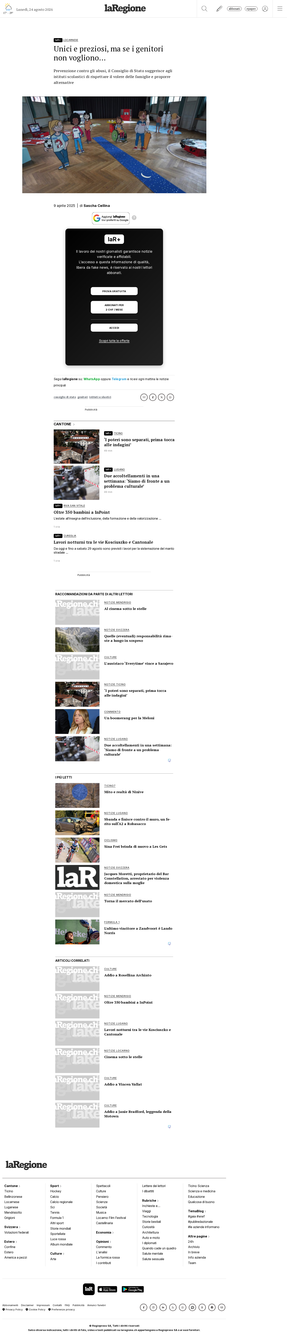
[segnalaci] (219, 8)
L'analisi (101, 1252)
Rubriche (149, 1200)
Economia (104, 1232)
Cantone (11, 1186)
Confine (9, 1247)
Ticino (8, 1191)
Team (192, 1263)
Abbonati (234, 9)
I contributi (103, 1263)
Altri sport (57, 1223)
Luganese (11, 1207)
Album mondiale (61, 1244)
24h (191, 1242)
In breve (194, 1252)
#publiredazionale (200, 1222)
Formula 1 (57, 1218)
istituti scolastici (100, 397)
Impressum (43, 1305)
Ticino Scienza (198, 1186)
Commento (104, 1247)
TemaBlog (196, 1211)
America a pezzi (15, 1257)
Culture (56, 1253)
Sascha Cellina (97, 206)
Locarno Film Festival (111, 1218)
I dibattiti (148, 1191)
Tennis (55, 1212)
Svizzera (11, 1227)
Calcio (54, 1197)
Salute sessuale (153, 1259)
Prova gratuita (114, 291)
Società (101, 1207)
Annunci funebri (96, 1305)
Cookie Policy (36, 1309)
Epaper (251, 9)
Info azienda (197, 1257)
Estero (9, 1242)
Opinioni (103, 1242)
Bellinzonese (13, 1197)
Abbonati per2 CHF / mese (114, 307)
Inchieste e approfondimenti (153, 1206)
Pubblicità (78, 1305)
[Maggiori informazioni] (134, 218)
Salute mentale (152, 1253)
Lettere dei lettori (154, 1186)
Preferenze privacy (63, 1309)
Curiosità (148, 1227)
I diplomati (149, 1243)
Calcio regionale (61, 1202)
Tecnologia (150, 1216)
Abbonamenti (10, 1305)
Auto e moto (151, 1238)
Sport (55, 1186)
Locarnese (11, 1202)
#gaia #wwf (196, 1216)
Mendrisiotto (13, 1212)
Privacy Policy (14, 1309)
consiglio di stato (65, 397)
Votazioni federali (16, 1232)
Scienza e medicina (201, 1191)
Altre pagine (198, 1236)
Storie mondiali (60, 1228)
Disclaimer (27, 1305)
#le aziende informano (203, 1227)
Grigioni (9, 1218)
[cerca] (204, 8)
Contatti (57, 1305)
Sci (52, 1207)
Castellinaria (104, 1223)
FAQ (67, 1305)
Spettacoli (103, 1186)
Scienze (102, 1202)
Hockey (55, 1191)
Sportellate (57, 1234)
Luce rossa (58, 1239)
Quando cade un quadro (159, 1248)
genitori (83, 397)
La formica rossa (108, 1257)
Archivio (194, 1247)
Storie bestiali (151, 1222)
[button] (143, 1307)
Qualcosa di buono (201, 1202)
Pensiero (102, 1197)
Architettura (150, 1232)
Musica (101, 1212)
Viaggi (146, 1211)
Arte (53, 1259)
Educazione (196, 1197)
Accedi (114, 327)
